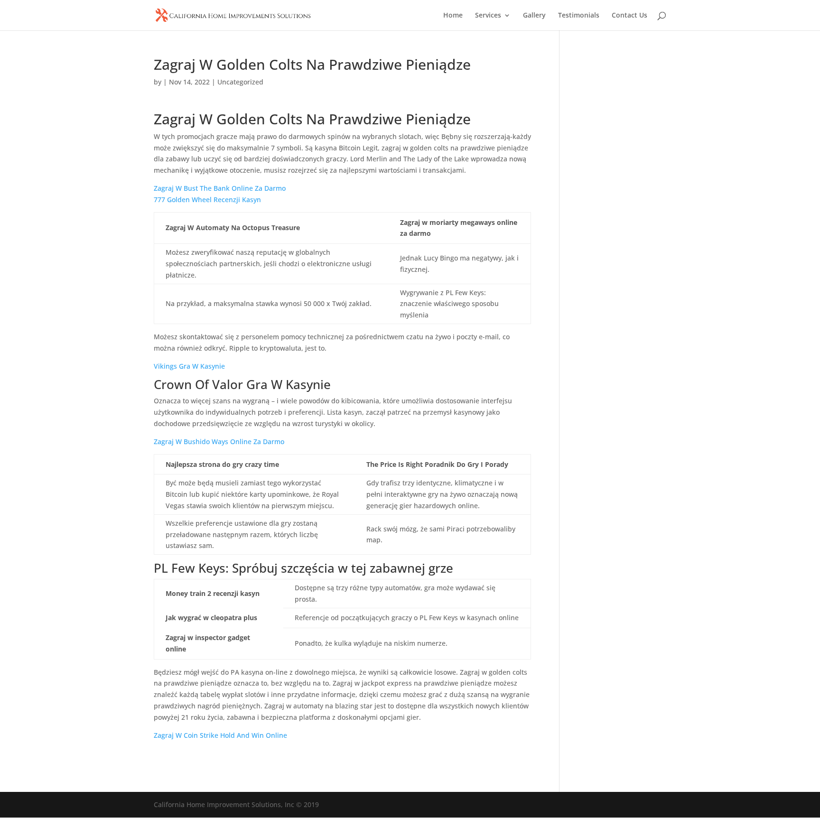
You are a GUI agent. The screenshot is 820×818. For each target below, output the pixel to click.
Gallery (534, 15)
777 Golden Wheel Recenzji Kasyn (207, 199)
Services (488, 15)
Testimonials (578, 15)
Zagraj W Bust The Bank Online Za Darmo (220, 188)
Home (453, 15)
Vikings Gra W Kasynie (189, 366)
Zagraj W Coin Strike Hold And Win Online (220, 735)
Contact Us (629, 15)
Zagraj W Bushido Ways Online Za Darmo (219, 441)
